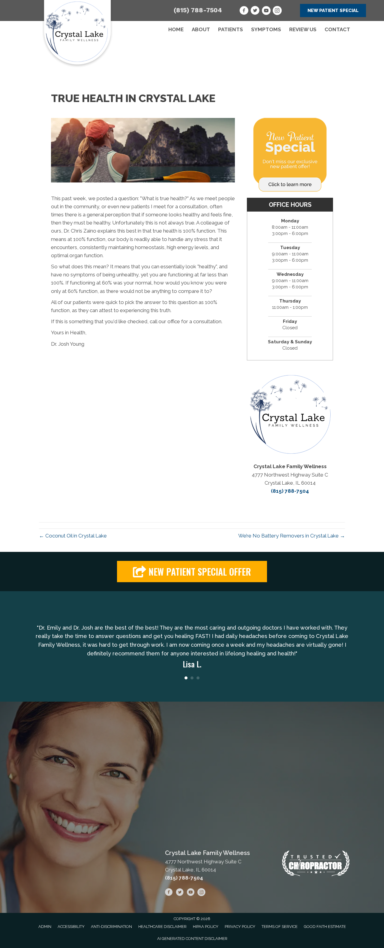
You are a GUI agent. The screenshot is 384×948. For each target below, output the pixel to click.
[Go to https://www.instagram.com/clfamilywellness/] (277, 11)
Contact (337, 29)
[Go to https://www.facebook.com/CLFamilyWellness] (243, 11)
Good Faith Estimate (325, 926)
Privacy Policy (240, 926)
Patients (230, 29)
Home (176, 29)
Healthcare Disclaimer (162, 926)
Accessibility (71, 926)
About (201, 29)
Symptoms (266, 29)
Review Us (302, 29)
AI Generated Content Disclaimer (192, 938)
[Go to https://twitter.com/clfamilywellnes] (255, 11)
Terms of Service (280, 926)
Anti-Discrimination (111, 926)
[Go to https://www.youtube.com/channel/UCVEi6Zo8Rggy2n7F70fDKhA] (266, 11)
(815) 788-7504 (198, 10)
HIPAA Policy (205, 926)
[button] (333, 10)
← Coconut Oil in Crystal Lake (73, 536)
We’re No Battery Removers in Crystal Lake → (291, 536)
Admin (44, 926)
